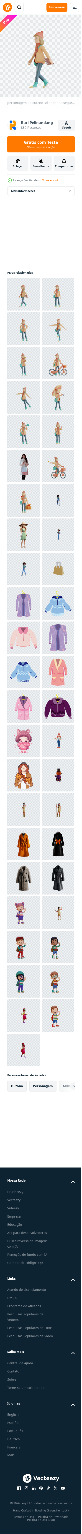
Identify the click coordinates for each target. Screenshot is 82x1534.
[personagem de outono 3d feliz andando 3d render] (23, 394)
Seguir (66, 127)
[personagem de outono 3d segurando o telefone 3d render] (23, 600)
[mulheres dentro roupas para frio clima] (23, 1046)
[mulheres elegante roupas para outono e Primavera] (23, 943)
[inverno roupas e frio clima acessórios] (23, 909)
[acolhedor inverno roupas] (23, 1081)
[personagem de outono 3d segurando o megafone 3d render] (23, 565)
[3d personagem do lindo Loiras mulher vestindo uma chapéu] (23, 772)
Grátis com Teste (41, 144)
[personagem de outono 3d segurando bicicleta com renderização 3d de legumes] (23, 462)
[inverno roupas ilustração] (23, 1012)
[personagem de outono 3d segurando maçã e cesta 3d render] (23, 703)
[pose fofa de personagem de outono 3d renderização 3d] (23, 359)
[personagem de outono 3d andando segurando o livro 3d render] (23, 291)
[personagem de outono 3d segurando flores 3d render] (23, 428)
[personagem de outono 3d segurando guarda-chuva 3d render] (23, 531)
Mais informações (23, 188)
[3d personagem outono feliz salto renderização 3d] (23, 497)
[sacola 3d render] (23, 875)
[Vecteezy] (7, 7)
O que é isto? (50, 180)
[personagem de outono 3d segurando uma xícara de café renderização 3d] (23, 325)
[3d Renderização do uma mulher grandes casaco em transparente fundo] (23, 1390)
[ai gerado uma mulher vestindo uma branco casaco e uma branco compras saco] (23, 634)
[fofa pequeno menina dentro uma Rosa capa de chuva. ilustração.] (23, 1184)
